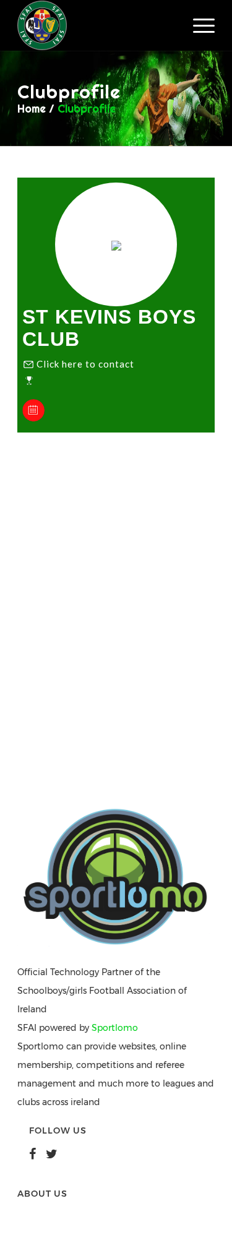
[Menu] (198, 25)
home (31, 108)
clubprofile (87, 108)
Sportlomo (115, 1027)
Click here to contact (85, 363)
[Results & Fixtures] (33, 418)
